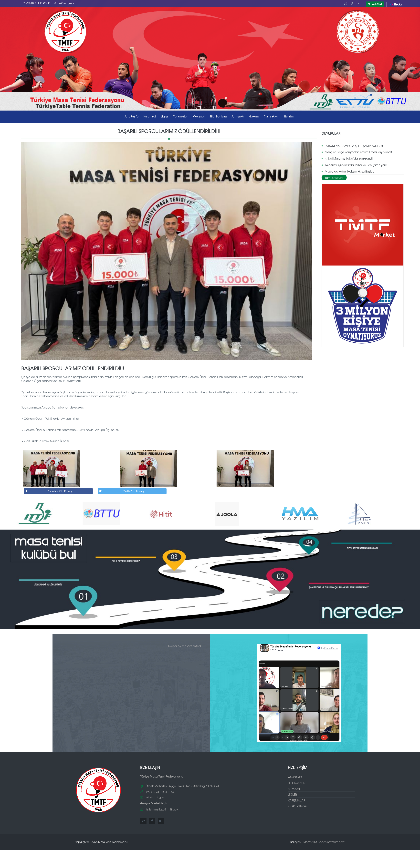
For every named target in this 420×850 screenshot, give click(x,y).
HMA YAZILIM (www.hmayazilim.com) (323, 842)
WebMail (376, 4)
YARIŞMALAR (296, 800)
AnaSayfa (132, 116)
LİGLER (292, 794)
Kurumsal (150, 116)
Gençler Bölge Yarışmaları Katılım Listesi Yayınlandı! (358, 152)
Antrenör (238, 116)
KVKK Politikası (297, 806)
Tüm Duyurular (334, 178)
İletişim (289, 116)
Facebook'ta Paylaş (60, 491)
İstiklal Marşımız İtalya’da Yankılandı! (349, 158)
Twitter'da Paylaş (134, 491)
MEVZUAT (294, 789)
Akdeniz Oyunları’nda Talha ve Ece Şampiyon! (356, 165)
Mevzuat (199, 116)
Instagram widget (300, 740)
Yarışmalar (180, 116)
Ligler (164, 116)
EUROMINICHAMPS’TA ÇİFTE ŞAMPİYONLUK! (354, 145)
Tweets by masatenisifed (184, 646)
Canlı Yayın (271, 116)
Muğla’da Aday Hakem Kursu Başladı (350, 171)
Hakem (254, 116)
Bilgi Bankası (218, 116)
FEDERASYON (296, 783)
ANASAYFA (295, 777)
